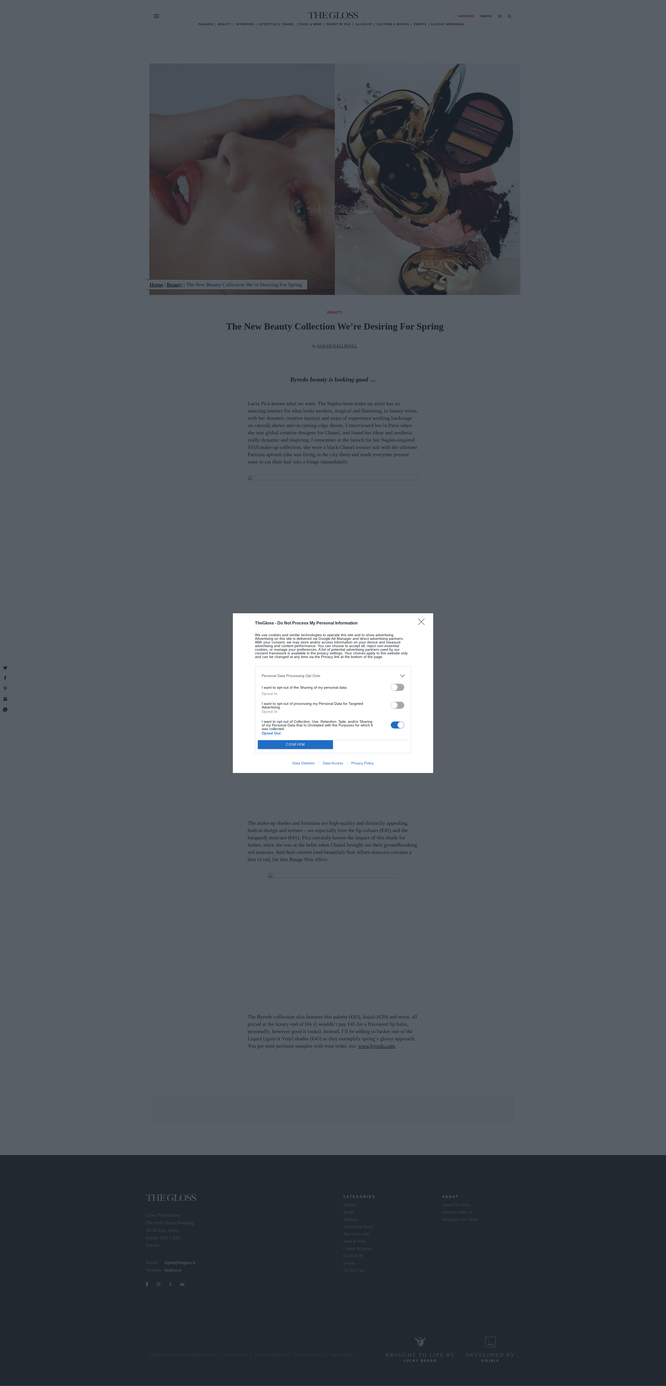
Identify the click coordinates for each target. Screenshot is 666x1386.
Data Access (333, 763)
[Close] (423, 623)
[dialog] (333, 693)
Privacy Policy (362, 763)
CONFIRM (295, 744)
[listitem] (333, 676)
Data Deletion (303, 763)
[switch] (397, 687)
